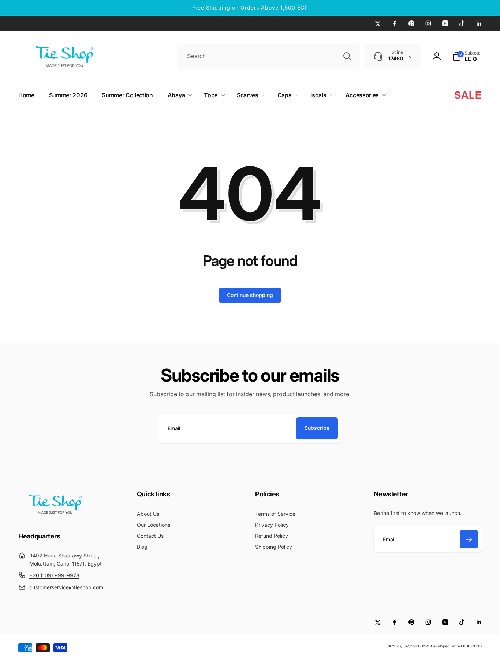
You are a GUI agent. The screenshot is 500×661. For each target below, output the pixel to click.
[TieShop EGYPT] (55, 516)
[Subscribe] (469, 539)
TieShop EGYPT (416, 646)
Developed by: (444, 646)
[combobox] (268, 56)
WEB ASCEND (469, 646)
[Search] (347, 56)
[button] (467, 56)
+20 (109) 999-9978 (54, 575)
